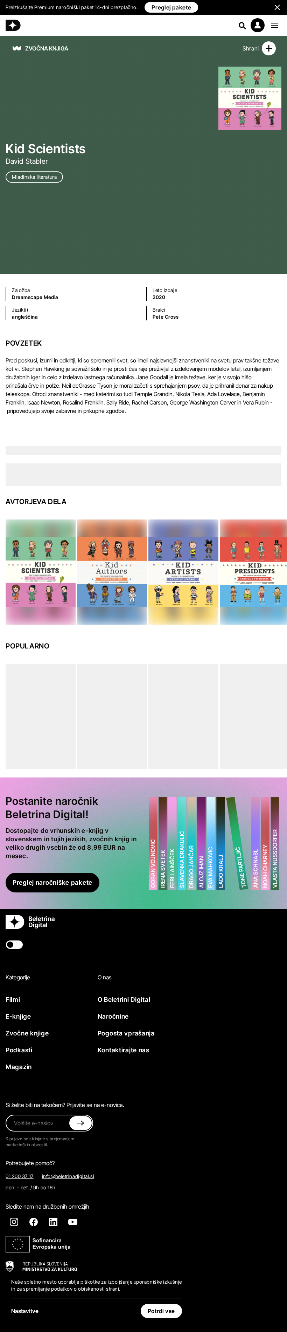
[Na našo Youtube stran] (72, 1222)
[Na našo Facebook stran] (33, 1222)
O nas (105, 977)
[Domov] (13, 25)
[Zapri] (80, 1123)
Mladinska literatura (34, 177)
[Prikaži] (274, 25)
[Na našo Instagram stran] (14, 1222)
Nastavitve (24, 1310)
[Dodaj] (269, 48)
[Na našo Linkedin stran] (53, 1222)
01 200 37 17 (20, 1176)
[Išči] (242, 25)
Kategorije (18, 977)
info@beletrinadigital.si (68, 1176)
